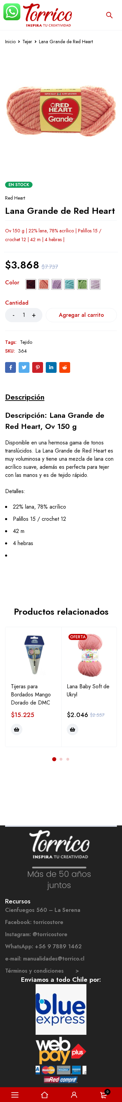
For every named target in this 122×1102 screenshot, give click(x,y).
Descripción (24, 396)
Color (12, 283)
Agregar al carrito (81, 315)
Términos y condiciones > (42, 971)
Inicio (10, 41)
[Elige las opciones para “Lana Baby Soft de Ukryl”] (72, 729)
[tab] (24, 396)
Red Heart (15, 198)
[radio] (31, 284)
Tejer (27, 41)
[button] (16, 729)
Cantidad (16, 303)
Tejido (26, 342)
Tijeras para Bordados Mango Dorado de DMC (31, 695)
